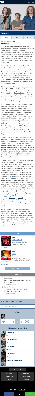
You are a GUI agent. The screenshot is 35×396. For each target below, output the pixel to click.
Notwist (15, 153)
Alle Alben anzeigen (17, 268)
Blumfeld (20, 198)
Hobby (3, 264)
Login (33, 2)
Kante (8, 93)
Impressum (9, 373)
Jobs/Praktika (26, 376)
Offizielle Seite (8, 278)
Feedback (26, 379)
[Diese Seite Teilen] (9, 394)
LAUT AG (22, 390)
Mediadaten (9, 376)
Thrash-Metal (15, 77)
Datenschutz (25, 373)
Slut (19, 153)
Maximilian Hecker (19, 93)
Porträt (6, 37)
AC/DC (22, 186)
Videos (29, 37)
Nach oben (17, 369)
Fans (7, 321)
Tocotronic (12, 198)
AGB (9, 379)
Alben (17, 37)
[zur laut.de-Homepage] (2, 2)
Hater (21, 321)
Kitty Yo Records (9, 287)
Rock (11, 58)
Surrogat (5, 33)
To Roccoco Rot (13, 176)
